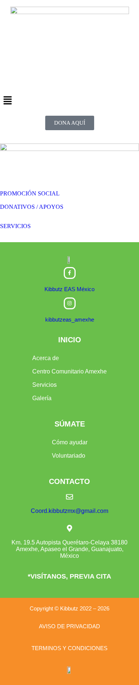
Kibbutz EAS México (69, 289)
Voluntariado (68, 455)
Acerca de (45, 358)
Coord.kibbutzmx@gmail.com (69, 511)
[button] (69, 101)
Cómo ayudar (69, 442)
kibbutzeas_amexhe (69, 319)
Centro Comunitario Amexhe (69, 371)
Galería (42, 398)
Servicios (44, 385)
